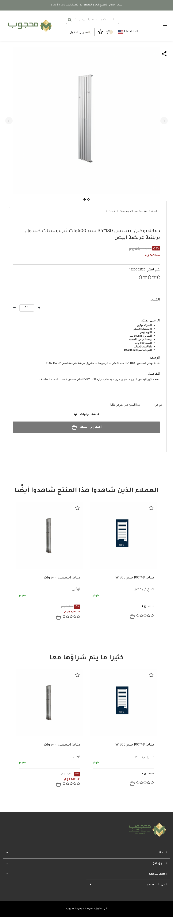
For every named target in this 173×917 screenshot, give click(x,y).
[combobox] (92, 20)
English (130, 32)
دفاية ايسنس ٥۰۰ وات (62, 578)
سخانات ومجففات (129, 211)
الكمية (155, 300)
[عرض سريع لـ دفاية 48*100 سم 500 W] (132, 616)
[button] (9, 120)
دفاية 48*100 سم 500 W (134, 578)
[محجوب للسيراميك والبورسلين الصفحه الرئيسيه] (29, 26)
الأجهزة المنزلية (149, 211)
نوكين (112, 211)
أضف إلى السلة (90, 427)
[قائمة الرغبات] (77, 508)
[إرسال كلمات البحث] (70, 20)
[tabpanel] (49, 564)
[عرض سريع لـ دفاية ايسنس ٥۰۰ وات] (58, 617)
